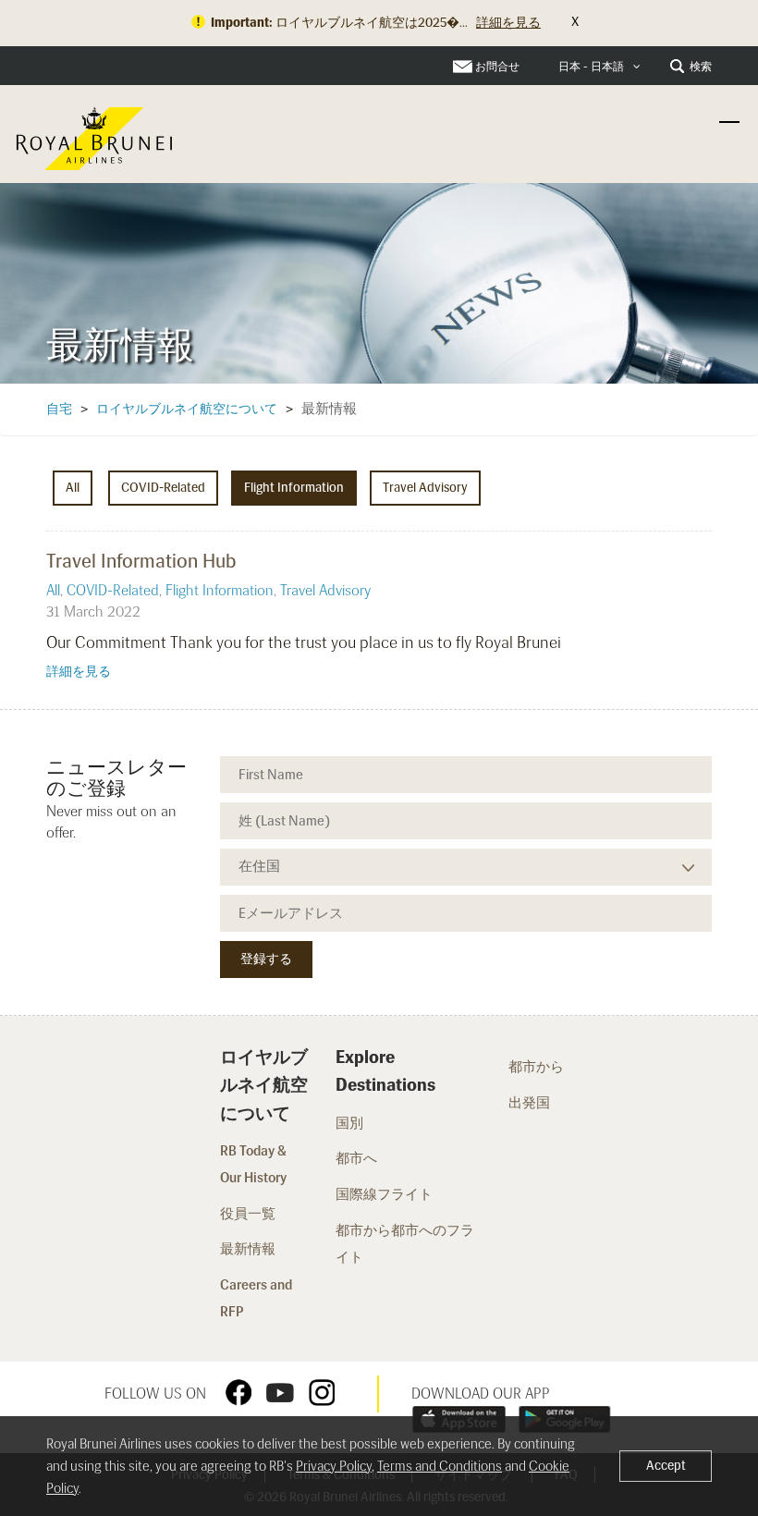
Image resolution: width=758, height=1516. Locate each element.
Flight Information (294, 487)
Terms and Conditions (439, 1466)
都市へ (356, 1158)
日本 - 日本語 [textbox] (591, 66)
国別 (349, 1123)
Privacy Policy (334, 1466)
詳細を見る (78, 671)
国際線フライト (385, 1194)
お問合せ (497, 66)
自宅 (59, 409)
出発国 (529, 1102)
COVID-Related (163, 487)
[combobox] (599, 67)
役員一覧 (247, 1213)
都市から (536, 1066)
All (72, 487)
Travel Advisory (425, 487)
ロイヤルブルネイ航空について (186, 409)
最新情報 (247, 1249)
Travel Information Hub (141, 560)
